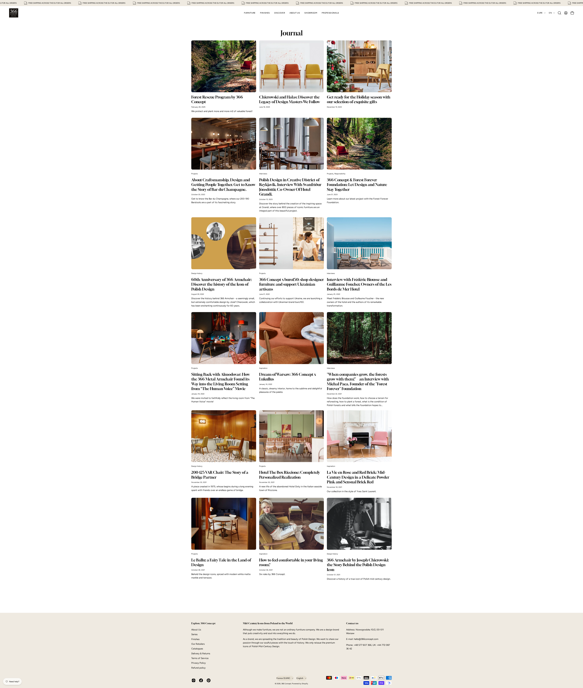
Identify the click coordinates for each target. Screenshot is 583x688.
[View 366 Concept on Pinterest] (208, 680)
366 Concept (286, 684)
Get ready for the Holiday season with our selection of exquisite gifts (358, 99)
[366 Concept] (13, 12)
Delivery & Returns (200, 653)
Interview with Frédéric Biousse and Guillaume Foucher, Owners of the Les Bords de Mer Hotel (359, 284)
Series (194, 634)
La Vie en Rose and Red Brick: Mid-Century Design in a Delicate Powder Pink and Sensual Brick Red (358, 477)
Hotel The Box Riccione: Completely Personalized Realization (289, 475)
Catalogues (197, 648)
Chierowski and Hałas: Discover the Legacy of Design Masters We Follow (289, 99)
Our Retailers (198, 644)
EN (550, 13)
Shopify (305, 684)
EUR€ (539, 13)
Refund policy (198, 667)
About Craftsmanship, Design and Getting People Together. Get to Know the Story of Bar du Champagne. (223, 184)
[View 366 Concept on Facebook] (200, 680)
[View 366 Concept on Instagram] (193, 680)
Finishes (195, 639)
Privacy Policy (198, 663)
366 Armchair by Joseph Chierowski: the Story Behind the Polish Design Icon (358, 565)
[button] (559, 13)
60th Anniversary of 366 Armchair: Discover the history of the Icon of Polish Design (221, 284)
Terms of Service (199, 658)
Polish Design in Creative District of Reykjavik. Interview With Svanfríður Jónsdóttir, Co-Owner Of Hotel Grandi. (290, 187)
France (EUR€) (283, 678)
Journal (292, 33)
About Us (196, 629)
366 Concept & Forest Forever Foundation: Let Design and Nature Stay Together (357, 184)
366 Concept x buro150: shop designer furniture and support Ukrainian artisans (291, 284)
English (300, 678)
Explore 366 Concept (203, 623)
